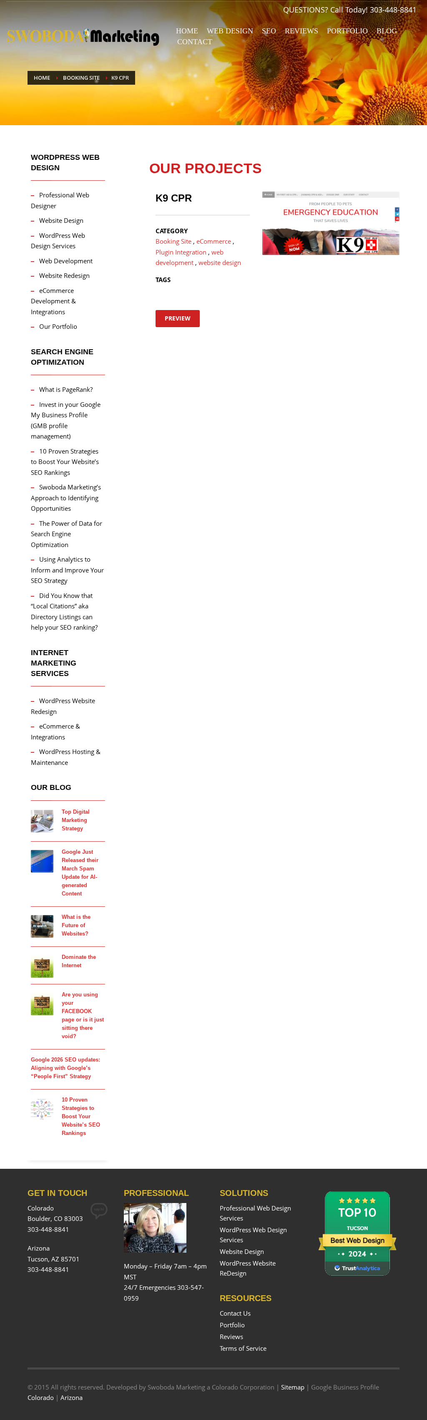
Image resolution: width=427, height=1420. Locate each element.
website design (219, 262)
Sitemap (292, 1387)
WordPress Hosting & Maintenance (65, 757)
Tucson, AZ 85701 (54, 1259)
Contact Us (235, 1313)
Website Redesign (64, 275)
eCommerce (213, 241)
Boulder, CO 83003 (55, 1218)
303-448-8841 (393, 10)
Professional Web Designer (60, 200)
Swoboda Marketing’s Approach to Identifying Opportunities (66, 497)
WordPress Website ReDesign (248, 1268)
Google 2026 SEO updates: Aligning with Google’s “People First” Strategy (65, 1068)
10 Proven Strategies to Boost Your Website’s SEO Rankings (65, 462)
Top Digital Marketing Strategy (76, 820)
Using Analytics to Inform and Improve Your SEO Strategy (67, 570)
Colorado (41, 1397)
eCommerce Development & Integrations (53, 301)
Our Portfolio (58, 326)
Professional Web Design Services (255, 1213)
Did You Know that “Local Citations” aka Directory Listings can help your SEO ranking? (64, 611)
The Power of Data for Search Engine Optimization (66, 534)
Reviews (231, 1336)
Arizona (71, 1397)
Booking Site (173, 241)
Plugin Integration (181, 252)
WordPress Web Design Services (58, 240)
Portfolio (232, 1325)
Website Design (61, 220)
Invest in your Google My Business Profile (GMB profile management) (65, 420)
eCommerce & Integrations (55, 731)
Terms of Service (243, 1348)
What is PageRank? (66, 389)
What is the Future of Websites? (76, 925)
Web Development (66, 261)
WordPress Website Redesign (63, 706)
